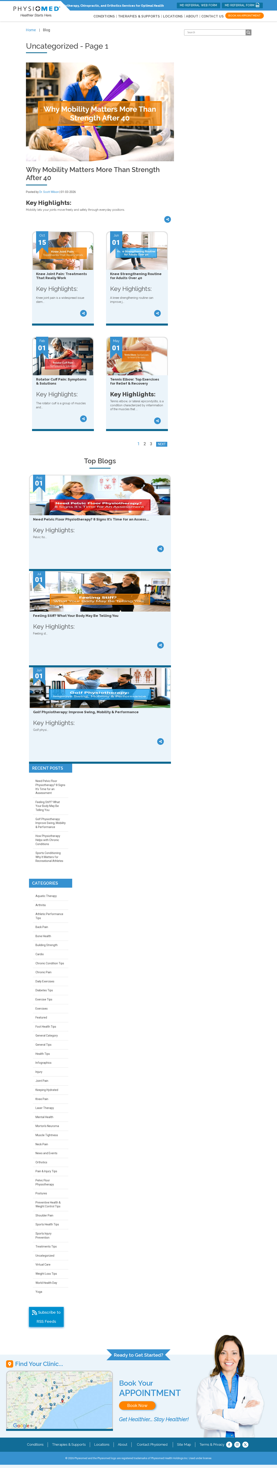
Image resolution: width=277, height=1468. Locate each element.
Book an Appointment (244, 15)
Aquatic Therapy (46, 896)
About (192, 16)
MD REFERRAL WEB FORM (198, 5)
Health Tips (42, 1053)
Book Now (137, 1405)
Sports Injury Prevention (43, 1235)
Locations (102, 1444)
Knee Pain (41, 1099)
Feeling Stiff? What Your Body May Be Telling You (47, 806)
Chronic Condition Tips (49, 963)
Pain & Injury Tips (46, 1171)
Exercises (41, 1008)
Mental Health (44, 1117)
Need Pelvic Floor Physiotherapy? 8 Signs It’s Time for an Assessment (50, 787)
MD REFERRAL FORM (240, 5)
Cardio (39, 954)
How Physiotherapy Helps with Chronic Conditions (47, 839)
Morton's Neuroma (47, 1126)
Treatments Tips (46, 1246)
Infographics (43, 1062)
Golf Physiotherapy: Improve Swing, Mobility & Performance (50, 823)
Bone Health (43, 936)
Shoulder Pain (44, 1215)
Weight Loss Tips (46, 1273)
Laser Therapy (44, 1108)
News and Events (46, 1153)
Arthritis (40, 905)
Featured (41, 1017)
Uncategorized (44, 1255)
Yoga (38, 1291)
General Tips (43, 1044)
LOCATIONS (173, 16)
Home (31, 30)
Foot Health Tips (45, 1026)
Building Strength (46, 945)
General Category (46, 1035)
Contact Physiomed (152, 1444)
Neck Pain (41, 1144)
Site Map (184, 1444)
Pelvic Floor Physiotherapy (44, 1182)
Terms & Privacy (211, 1444)
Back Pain (41, 927)
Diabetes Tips (44, 990)
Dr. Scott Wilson (49, 192)
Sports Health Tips (47, 1224)
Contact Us (212, 16)
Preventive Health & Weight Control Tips (48, 1204)
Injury (38, 1071)
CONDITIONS (104, 16)
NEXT (162, 444)
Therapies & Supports (69, 1444)
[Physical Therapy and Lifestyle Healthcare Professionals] (37, 10)
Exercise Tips (43, 999)
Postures (41, 1193)
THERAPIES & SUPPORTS (139, 16)
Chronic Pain (43, 972)
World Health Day (46, 1282)
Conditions (35, 1444)
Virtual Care (42, 1264)
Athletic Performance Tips (49, 916)
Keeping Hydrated (46, 1090)
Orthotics (41, 1162)
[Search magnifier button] (248, 32)
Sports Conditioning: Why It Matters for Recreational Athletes (49, 857)
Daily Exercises (44, 981)
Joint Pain (41, 1080)
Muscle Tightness (46, 1135)
